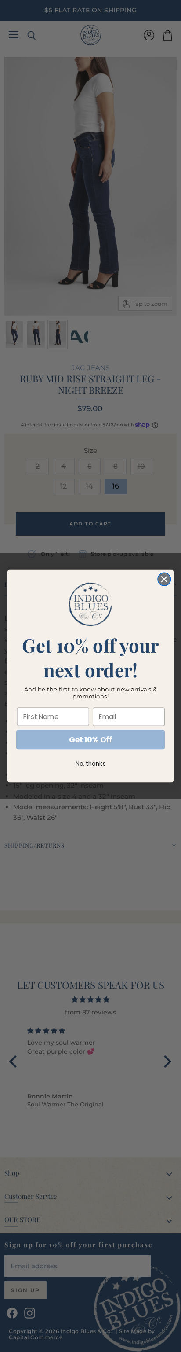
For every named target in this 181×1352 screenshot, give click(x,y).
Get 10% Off (90, 740)
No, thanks (91, 764)
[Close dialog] (164, 579)
